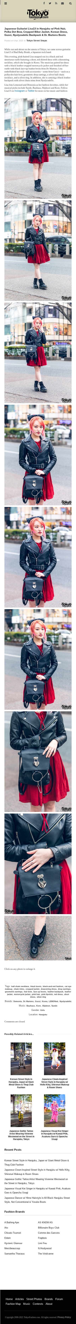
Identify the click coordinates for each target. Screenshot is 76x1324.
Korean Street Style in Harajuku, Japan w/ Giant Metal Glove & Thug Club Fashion (21, 1083)
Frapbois (42, 1238)
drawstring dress (49, 989)
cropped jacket (32, 989)
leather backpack (55, 992)
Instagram (19, 90)
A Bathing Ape (11, 1222)
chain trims (19, 989)
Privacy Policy (64, 1317)
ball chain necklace (20, 986)
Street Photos (34, 1299)
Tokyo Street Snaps (37, 40)
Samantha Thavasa (14, 1253)
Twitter (31, 90)
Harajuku (43, 1015)
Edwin (7, 1238)
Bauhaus (31, 1006)
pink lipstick (47, 994)
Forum (59, 1299)
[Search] (70, 3)
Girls (42, 1010)
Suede (54, 1006)
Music (26, 1303)
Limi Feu (42, 1243)
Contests (38, 1303)
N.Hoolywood (44, 1248)
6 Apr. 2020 (18, 41)
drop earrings (64, 989)
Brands (49, 1299)
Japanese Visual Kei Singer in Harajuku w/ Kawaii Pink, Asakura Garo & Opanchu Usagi (54, 1135)
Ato (6, 1227)
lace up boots (39, 992)
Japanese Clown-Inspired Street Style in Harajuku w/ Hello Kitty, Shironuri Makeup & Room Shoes (54, 1083)
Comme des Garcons (49, 1233)
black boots (35, 986)
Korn (38, 1006)
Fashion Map (13, 1303)
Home (9, 1299)
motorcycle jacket (22, 994)
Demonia (17, 1001)
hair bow (28, 992)
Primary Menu (11, 1295)
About (49, 1303)
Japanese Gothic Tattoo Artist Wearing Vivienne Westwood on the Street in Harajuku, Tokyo (21, 1135)
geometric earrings (13, 992)
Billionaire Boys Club (48, 1227)
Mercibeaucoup (12, 1248)
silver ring (41, 997)
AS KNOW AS (45, 1222)
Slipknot (46, 1006)
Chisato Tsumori (12, 1233)
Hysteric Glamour (13, 1243)
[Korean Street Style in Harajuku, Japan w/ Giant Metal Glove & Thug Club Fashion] (21, 1058)
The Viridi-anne (45, 1253)
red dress (58, 994)
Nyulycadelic (65, 1001)
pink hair (36, 994)
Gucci (37, 1001)
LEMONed (53, 1001)
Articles (19, 1299)
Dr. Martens (28, 1001)
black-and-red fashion (53, 986)
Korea (44, 1001)
